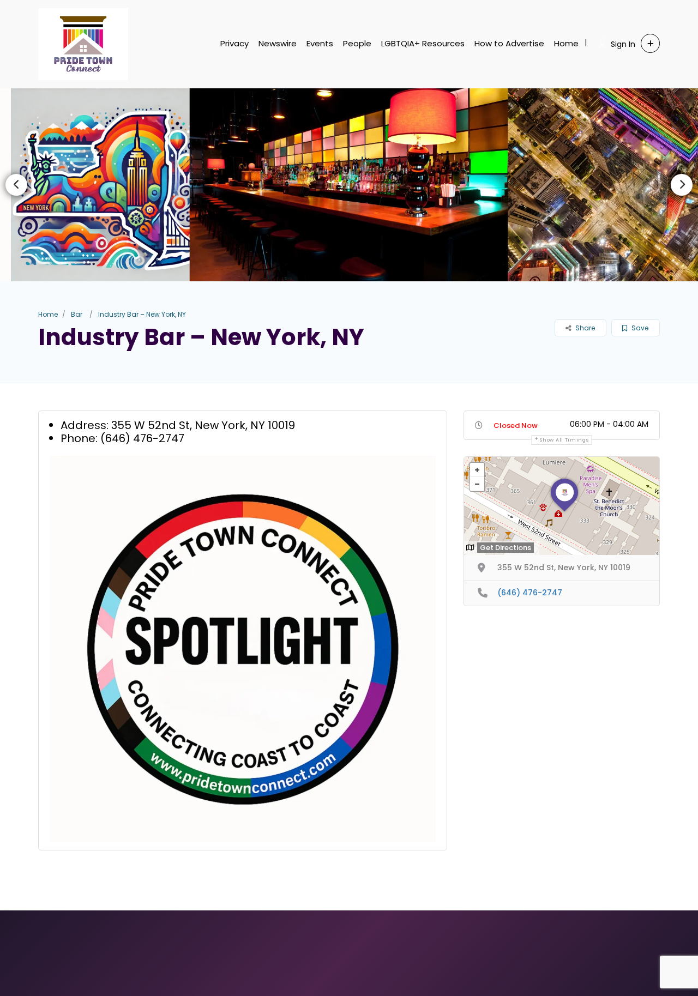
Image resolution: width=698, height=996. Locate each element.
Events (319, 43)
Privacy (234, 43)
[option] (349, 185)
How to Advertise (509, 43)
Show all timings (564, 440)
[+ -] (561, 506)
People (357, 43)
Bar (76, 314)
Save (639, 328)
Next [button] (681, 184)
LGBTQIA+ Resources (423, 43)
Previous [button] (16, 184)
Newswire (277, 43)
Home (566, 43)
